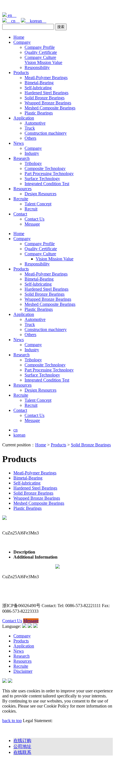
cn (13, 21)
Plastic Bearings (39, 113)
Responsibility (37, 67)
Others (30, 138)
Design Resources (40, 193)
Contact (20, 214)
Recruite (20, 198)
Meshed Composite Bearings (50, 107)
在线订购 (22, 740)
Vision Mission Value (43, 62)
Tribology (33, 163)
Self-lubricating (38, 87)
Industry (32, 153)
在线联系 (22, 752)
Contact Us (34, 219)
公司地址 (22, 746)
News (18, 143)
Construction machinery (46, 133)
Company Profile (40, 47)
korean (35, 21)
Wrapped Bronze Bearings (48, 102)
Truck (30, 128)
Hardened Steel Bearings (46, 92)
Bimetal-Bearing (39, 82)
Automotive (35, 123)
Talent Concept (38, 203)
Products (21, 72)
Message (32, 224)
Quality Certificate (41, 52)
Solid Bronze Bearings (44, 97)
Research (21, 158)
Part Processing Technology (49, 173)
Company (22, 42)
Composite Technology (45, 168)
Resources (22, 188)
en (11, 15)
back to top (12, 720)
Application (23, 118)
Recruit (31, 208)
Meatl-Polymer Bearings (46, 77)
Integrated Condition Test (47, 183)
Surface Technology (42, 178)
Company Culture (40, 57)
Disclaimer (22, 671)
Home (18, 37)
